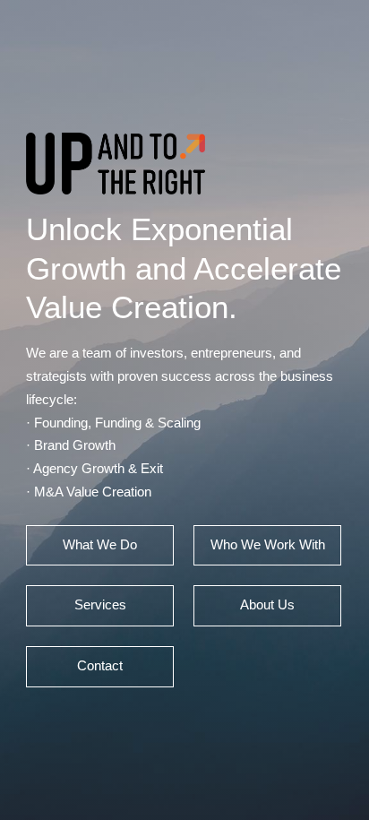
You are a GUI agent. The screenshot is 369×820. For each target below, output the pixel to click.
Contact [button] (100, 666)
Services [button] (100, 605)
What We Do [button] (100, 545)
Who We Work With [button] (267, 545)
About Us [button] (267, 605)
